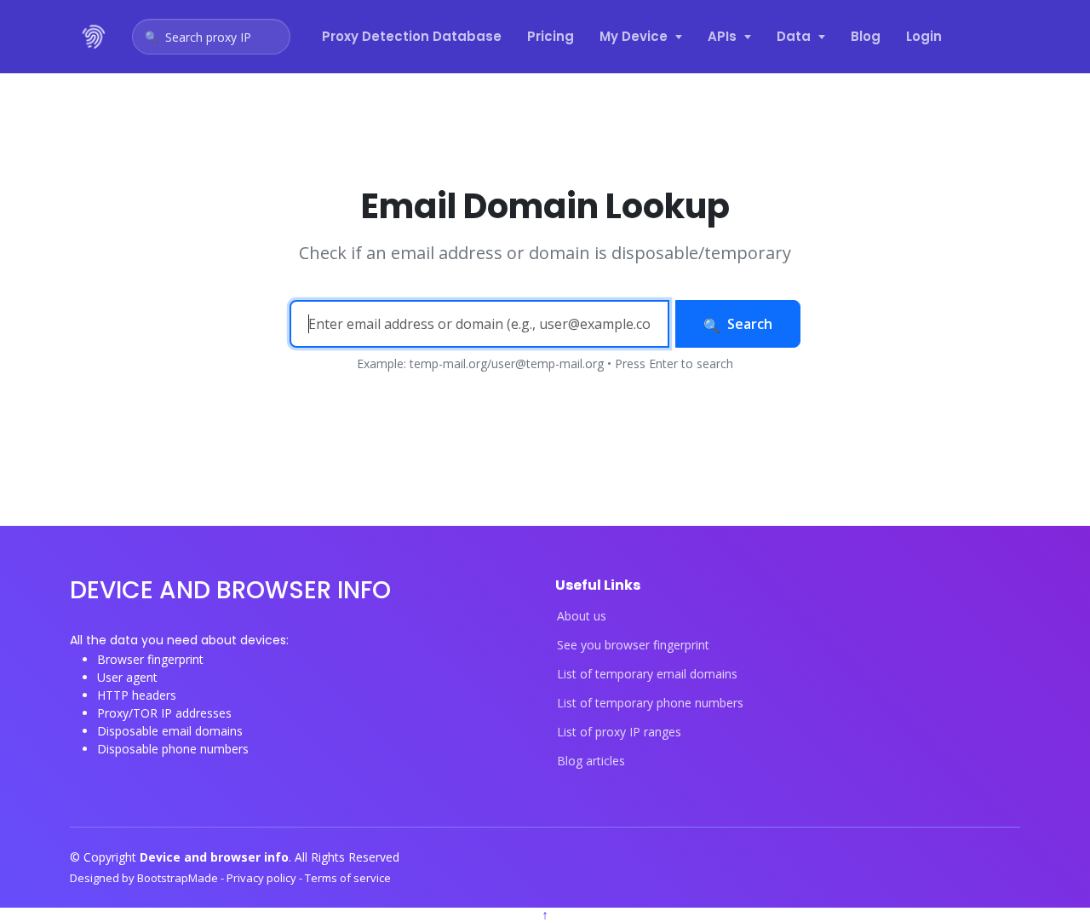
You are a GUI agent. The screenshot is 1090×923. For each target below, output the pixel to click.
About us (581, 616)
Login (924, 36)
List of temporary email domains (647, 674)
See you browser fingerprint (633, 645)
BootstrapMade (179, 878)
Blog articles (591, 761)
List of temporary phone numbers (650, 703)
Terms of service (348, 878)
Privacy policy (263, 878)
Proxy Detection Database (412, 36)
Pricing (550, 36)
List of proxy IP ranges (619, 732)
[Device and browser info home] (94, 36)
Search (749, 323)
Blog (866, 36)
